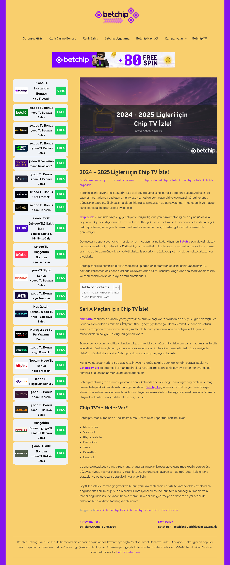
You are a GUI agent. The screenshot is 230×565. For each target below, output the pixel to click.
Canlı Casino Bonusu (62, 38)
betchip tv (189, 180)
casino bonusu (125, 180)
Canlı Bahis (90, 38)
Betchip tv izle (89, 367)
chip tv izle (150, 180)
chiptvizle (85, 185)
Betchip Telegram (128, 552)
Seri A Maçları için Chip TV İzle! (101, 292)
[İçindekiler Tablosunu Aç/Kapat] (115, 287)
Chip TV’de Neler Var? (96, 297)
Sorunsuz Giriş (33, 38)
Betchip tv (153, 387)
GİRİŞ (61, 90)
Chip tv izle (87, 217)
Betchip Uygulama (117, 38)
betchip (176, 180)
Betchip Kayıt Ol (147, 38)
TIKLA (61, 112)
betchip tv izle (204, 180)
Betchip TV (199, 38)
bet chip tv (164, 180)
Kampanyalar (174, 38)
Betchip (184, 241)
